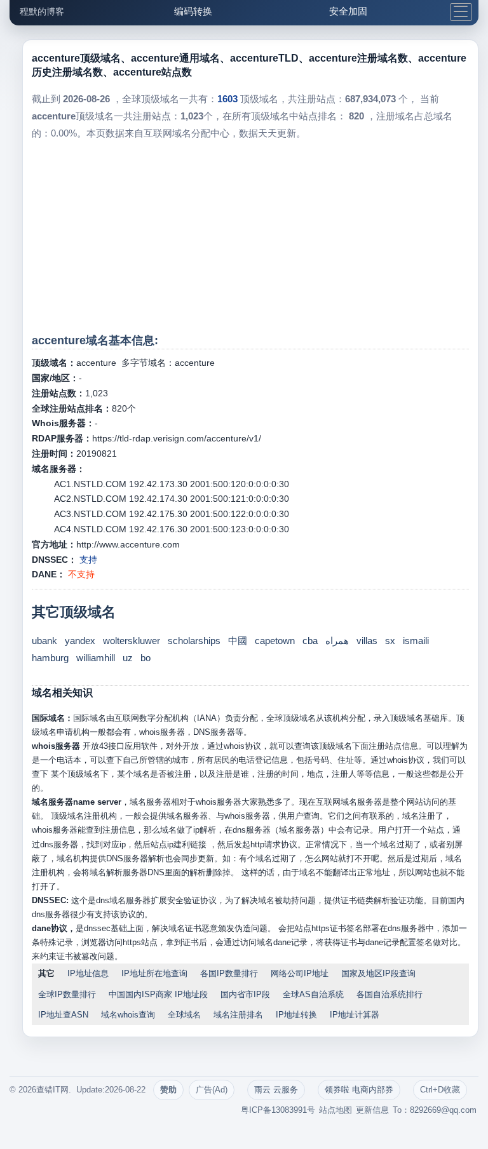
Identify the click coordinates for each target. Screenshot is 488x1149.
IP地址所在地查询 (154, 973)
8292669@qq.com (443, 1110)
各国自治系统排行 (389, 994)
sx (390, 640)
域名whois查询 (128, 1014)
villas (366, 640)
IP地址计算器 (354, 1014)
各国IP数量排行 (229, 973)
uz (128, 657)
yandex (80, 640)
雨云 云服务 (276, 1089)
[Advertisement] (250, 237)
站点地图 (335, 1110)
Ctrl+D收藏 (440, 1089)
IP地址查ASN (63, 1014)
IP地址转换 (296, 1014)
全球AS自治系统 (313, 994)
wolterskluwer (131, 640)
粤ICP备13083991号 (278, 1110)
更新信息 (372, 1110)
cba (310, 640)
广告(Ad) (211, 1089)
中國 (237, 640)
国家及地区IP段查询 (378, 973)
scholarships (194, 640)
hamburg (50, 657)
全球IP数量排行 (67, 994)
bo (145, 657)
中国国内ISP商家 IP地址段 (158, 994)
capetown (275, 640)
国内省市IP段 (245, 994)
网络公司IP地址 (300, 973)
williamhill (95, 657)
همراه (337, 640)
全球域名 (184, 1014)
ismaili (416, 640)
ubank (44, 640)
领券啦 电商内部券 (359, 1089)
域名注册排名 (238, 1014)
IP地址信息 (88, 973)
